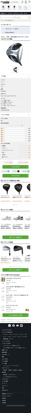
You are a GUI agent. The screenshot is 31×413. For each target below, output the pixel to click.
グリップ (14, 336)
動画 (3, 356)
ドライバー (5, 334)
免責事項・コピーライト (7, 393)
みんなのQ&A (5, 359)
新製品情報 (4, 352)
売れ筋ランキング (16, 345)
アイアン (16, 334)
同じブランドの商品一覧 (15, 270)
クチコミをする (15, 167)
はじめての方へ (5, 379)
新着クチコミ (5, 350)
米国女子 (10, 370)
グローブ (11, 338)
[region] (15, 8)
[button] (28, 204)
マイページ (4, 383)
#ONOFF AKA (16, 13)
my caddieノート (5, 354)
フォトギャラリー (12, 374)
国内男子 (15, 370)
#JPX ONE (10, 13)
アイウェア (25, 336)
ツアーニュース (6, 365)
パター (25, 334)
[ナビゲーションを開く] (29, 2)
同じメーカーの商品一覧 (15, 237)
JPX (2, 86)
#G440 (25, 13)
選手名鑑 (5, 374)
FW (10, 334)
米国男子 (5, 370)
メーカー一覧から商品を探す (7, 20)
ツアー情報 (4, 363)
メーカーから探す (6, 341)
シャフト (9, 336)
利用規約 (4, 398)
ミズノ (2, 82)
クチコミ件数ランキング (20, 347)
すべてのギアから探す (6, 330)
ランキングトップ (7, 345)
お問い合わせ (5, 390)
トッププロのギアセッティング (10, 376)
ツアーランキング (15, 365)
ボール (4, 336)
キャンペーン (5, 385)
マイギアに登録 (8, 162)
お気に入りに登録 (23, 162)
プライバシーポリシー (7, 396)
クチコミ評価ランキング (8, 347)
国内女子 (20, 370)
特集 (3, 388)
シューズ (19, 336)
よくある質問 (5, 381)
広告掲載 (4, 402)
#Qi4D (21, 13)
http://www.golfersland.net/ (8, 96)
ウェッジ (21, 334)
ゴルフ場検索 (5, 361)
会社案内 (4, 400)
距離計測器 (5, 338)
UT (12, 334)
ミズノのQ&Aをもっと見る (15, 315)
